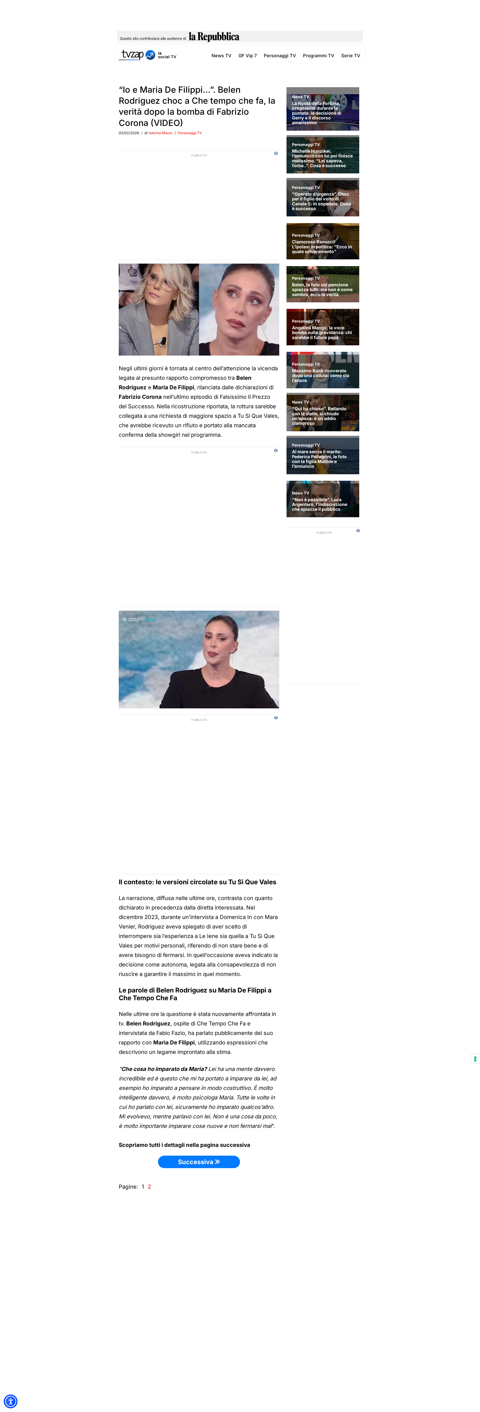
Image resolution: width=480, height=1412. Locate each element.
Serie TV (350, 55)
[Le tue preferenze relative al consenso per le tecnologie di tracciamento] (475, 1059)
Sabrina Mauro (160, 133)
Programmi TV (318, 55)
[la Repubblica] (214, 38)
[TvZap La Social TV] (147, 55)
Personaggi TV (280, 55)
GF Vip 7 (247, 55)
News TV (222, 55)
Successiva (196, 1162)
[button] (10, 1401)
